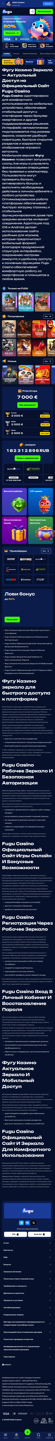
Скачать (48, 3)
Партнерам (9, 1357)
